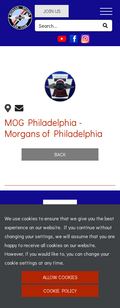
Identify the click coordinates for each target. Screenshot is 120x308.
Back (60, 154)
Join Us (52, 11)
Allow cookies (60, 277)
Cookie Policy (60, 290)
